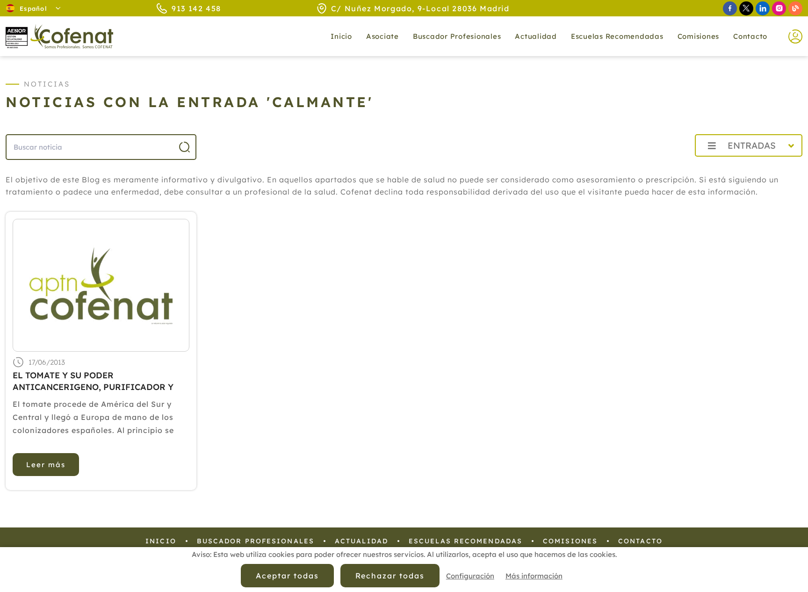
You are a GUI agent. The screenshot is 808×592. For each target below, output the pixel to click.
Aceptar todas (287, 575)
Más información (534, 575)
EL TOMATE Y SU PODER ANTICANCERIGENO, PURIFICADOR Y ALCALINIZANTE (93, 381)
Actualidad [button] (536, 36)
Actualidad (361, 541)
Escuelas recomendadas (617, 36)
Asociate (382, 36)
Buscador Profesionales (457, 36)
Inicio (341, 36)
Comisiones (699, 36)
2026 (665, 166)
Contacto (750, 36)
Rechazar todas (390, 575)
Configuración (470, 575)
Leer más (45, 464)
